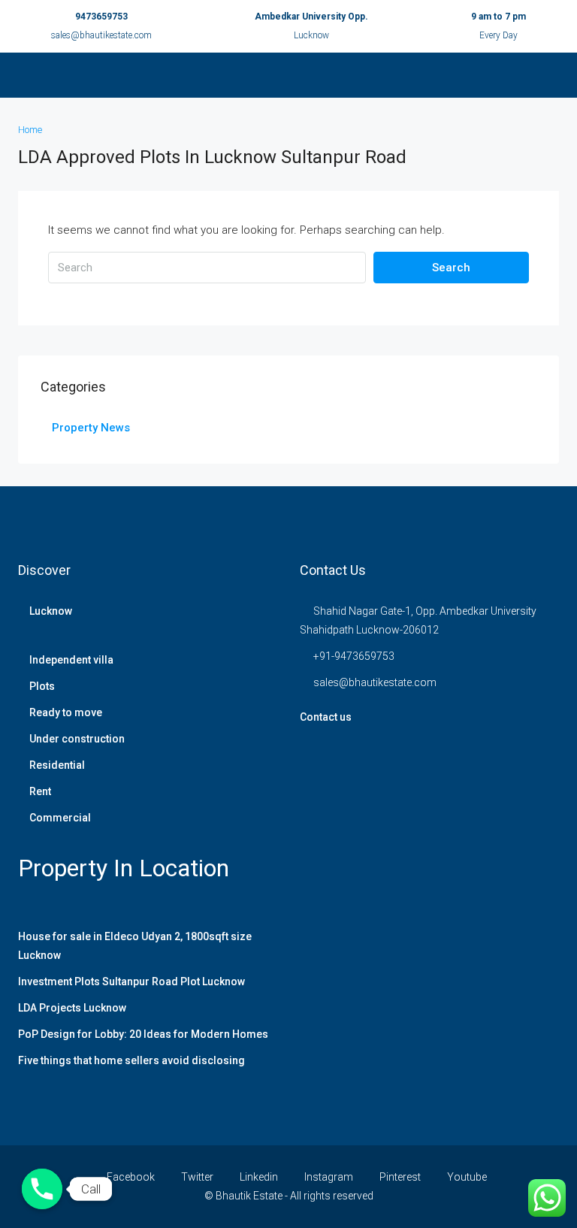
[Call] (42, 1189)
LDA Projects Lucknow (72, 1008)
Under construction (77, 739)
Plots (42, 686)
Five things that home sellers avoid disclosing (131, 1060)
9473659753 (101, 16)
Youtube (466, 1177)
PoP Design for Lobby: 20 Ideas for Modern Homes (143, 1034)
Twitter (197, 1177)
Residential (57, 765)
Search (451, 267)
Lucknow (50, 611)
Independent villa (71, 660)
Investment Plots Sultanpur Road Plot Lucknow (131, 981)
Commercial (60, 818)
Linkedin (258, 1177)
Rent (40, 791)
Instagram (328, 1177)
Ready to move (65, 712)
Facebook (130, 1177)
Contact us (326, 717)
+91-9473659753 (353, 656)
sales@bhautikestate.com (101, 35)
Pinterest (400, 1177)
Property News (91, 427)
